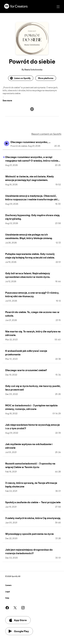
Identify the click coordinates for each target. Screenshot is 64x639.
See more (7, 100)
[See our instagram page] (23, 608)
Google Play (21, 631)
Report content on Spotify (46, 134)
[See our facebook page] (7, 608)
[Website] (32, 109)
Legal (7, 591)
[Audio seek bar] (32, 149)
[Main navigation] (58, 7)
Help (7, 598)
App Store (20, 620)
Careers (8, 585)
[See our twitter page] (15, 608)
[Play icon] (6, 143)
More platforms (45, 78)
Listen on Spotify (22, 78)
